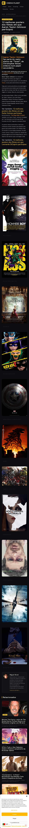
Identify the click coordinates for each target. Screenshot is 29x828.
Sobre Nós (24, 826)
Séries (9, 6)
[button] (26, 796)
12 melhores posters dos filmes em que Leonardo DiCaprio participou (14, 142)
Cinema (4, 6)
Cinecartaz (5, 9)
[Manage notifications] (26, 825)
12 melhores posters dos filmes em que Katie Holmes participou (13, 111)
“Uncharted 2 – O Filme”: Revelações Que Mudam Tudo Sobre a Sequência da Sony (13, 776)
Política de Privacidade (16, 826)
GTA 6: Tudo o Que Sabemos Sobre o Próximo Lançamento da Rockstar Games (13, 749)
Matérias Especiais (11, 14)
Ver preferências (14, 822)
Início (3, 14)
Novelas (12, 9)
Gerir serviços (14, 810)
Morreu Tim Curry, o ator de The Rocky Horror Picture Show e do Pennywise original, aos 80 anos (14, 721)
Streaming (15, 6)
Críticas (21, 6)
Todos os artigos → (15, 690)
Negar (14, 818)
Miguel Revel (6, 32)
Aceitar (14, 814)
